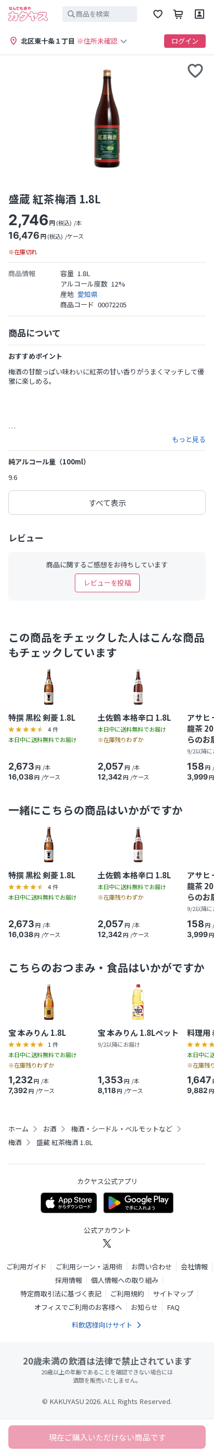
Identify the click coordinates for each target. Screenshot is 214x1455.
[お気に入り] (158, 14)
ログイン (184, 41)
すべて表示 (107, 502)
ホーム (18, 1129)
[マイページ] (199, 14)
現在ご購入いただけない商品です (107, 1437)
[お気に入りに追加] (195, 70)
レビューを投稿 (107, 583)
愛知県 (87, 294)
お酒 (50, 1129)
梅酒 (15, 1142)
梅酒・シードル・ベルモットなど (121, 1129)
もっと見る (189, 439)
